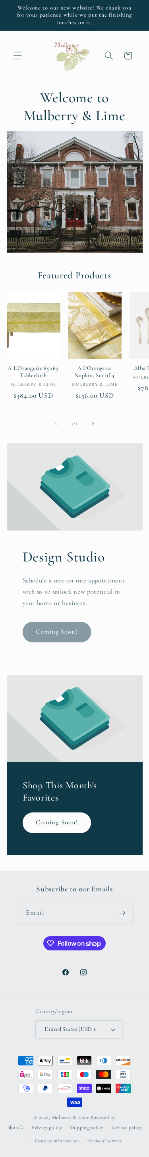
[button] (17, 55)
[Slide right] (93, 424)
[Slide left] (56, 424)
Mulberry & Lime (70, 1117)
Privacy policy (47, 1127)
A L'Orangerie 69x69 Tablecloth (33, 372)
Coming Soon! (57, 822)
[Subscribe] (122, 913)
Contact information (57, 1141)
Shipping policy (86, 1127)
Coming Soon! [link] (57, 632)
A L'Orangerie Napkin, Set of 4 (94, 372)
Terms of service (104, 1141)
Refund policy (126, 1127)
